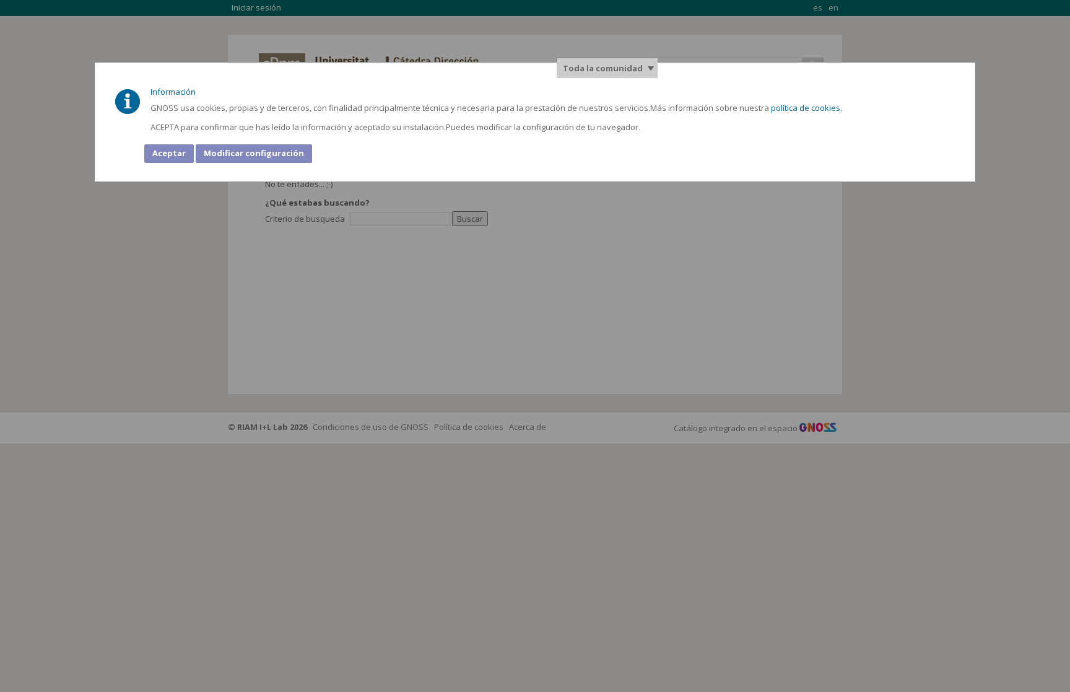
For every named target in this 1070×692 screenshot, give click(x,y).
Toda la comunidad (603, 68)
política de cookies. (807, 107)
